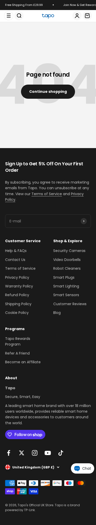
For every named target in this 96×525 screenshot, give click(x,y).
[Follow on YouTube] (47, 452)
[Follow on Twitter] (21, 452)
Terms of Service (46, 193)
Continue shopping (48, 91)
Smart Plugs (63, 277)
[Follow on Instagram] (34, 452)
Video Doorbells (67, 259)
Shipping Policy (18, 303)
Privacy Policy (17, 277)
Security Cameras (69, 250)
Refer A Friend (17, 353)
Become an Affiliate (23, 362)
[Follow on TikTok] (60, 452)
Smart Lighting (66, 286)
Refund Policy (17, 294)
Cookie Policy (17, 312)
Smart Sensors (66, 294)
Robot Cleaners (67, 268)
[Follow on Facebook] (8, 452)
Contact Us (15, 259)
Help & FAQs (16, 250)
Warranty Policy (19, 286)
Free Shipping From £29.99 (23, 5)
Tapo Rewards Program (17, 341)
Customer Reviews (70, 303)
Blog (57, 312)
